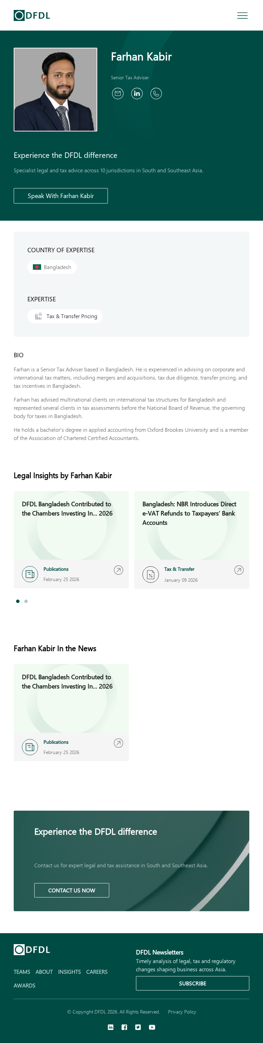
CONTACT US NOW (71, 890)
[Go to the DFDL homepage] (32, 15)
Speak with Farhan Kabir (61, 196)
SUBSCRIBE (192, 983)
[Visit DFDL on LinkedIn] (110, 1028)
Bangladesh (57, 266)
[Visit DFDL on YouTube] (152, 1028)
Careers (97, 971)
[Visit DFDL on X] (138, 1028)
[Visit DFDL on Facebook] (124, 1028)
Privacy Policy (182, 1011)
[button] (18, 601)
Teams (22, 971)
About (44, 971)
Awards (24, 985)
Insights (69, 971)
